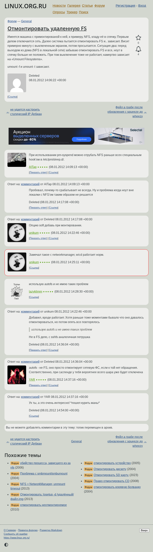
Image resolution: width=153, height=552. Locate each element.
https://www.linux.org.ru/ (17, 537)
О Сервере (10, 530)
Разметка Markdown (51, 530)
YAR (32, 379)
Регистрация (125, 5)
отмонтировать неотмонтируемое (43, 505)
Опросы (59, 12)
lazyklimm (35, 291)
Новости (59, 5)
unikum (34, 232)
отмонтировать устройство (112, 463)
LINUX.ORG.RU (25, 6)
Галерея (73, 5)
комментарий (30, 184)
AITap (33, 167)
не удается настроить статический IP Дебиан (26, 112)
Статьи (87, 5)
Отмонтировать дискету (110, 469)
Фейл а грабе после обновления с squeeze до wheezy (125, 112)
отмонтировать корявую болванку (117, 487)
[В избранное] (138, 37)
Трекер (72, 12)
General (26, 21)
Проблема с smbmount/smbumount (43, 473)
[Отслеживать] (138, 49)
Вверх (144, 530)
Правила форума (28, 530)
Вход (142, 5)
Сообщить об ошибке (15, 534)
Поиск (83, 12)
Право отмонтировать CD (111, 481)
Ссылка (12, 96)
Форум (99, 5)
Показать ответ (38, 172)
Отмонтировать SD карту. (111, 475)
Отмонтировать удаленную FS (47, 28)
